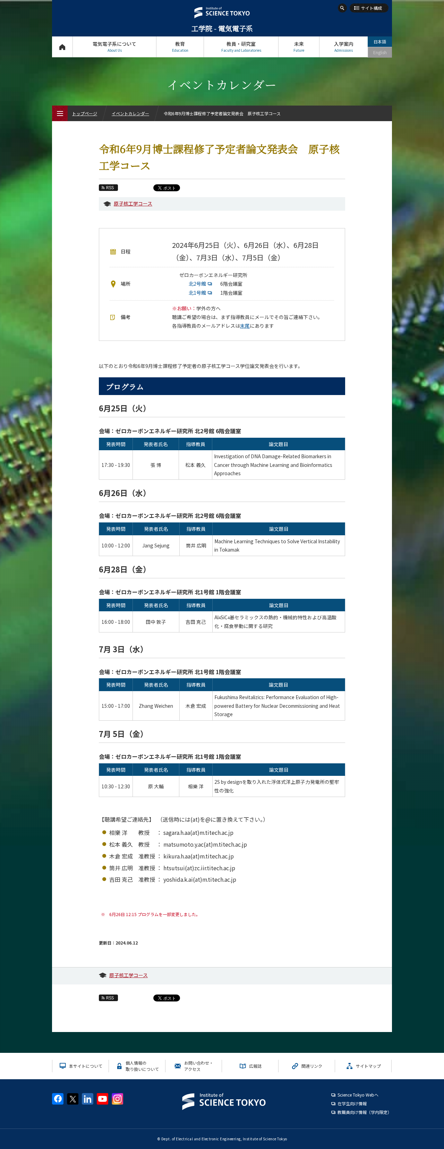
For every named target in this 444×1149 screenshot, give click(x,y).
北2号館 (198, 283)
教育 (180, 46)
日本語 (380, 41)
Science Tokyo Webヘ (358, 1095)
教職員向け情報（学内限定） (365, 1112)
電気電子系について (114, 46)
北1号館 (198, 292)
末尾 (245, 325)
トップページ (62, 46)
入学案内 (343, 46)
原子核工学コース (133, 203)
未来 (298, 46)
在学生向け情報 (352, 1103)
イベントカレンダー (130, 113)
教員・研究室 (241, 46)
